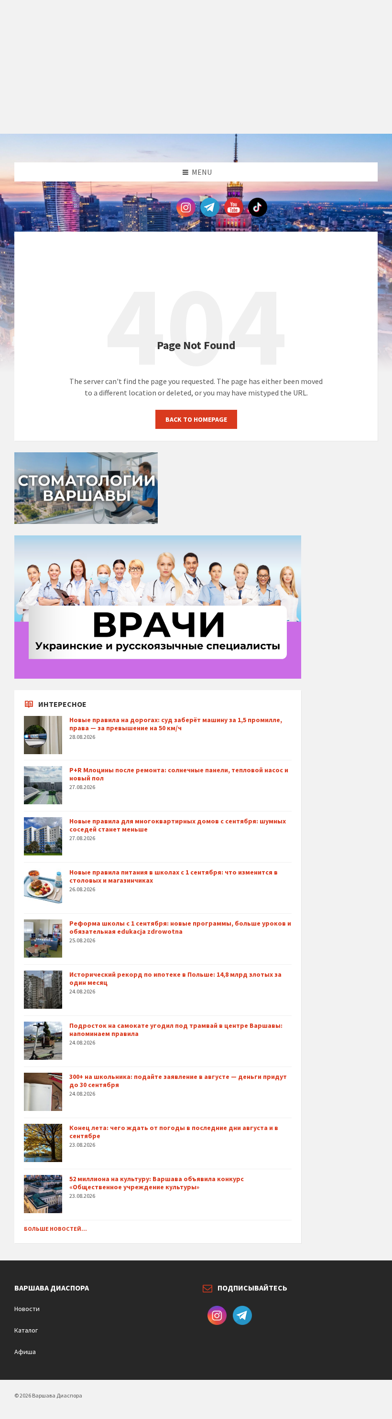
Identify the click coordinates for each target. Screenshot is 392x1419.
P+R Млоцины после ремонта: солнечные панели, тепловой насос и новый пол (178, 774)
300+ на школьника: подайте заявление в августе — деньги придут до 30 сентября (178, 1080)
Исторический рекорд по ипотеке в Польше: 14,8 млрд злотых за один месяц (175, 978)
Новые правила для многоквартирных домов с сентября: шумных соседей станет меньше (177, 825)
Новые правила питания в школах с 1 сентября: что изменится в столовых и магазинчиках (173, 876)
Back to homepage (196, 419)
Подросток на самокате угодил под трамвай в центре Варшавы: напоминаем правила (176, 1029)
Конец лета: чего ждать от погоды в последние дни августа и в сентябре (173, 1131)
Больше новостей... (55, 1228)
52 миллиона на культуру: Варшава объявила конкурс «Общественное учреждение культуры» (156, 1182)
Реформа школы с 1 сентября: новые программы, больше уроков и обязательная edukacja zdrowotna (180, 927)
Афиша (25, 1351)
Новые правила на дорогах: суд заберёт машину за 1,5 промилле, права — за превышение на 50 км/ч (175, 723)
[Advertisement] (196, 67)
